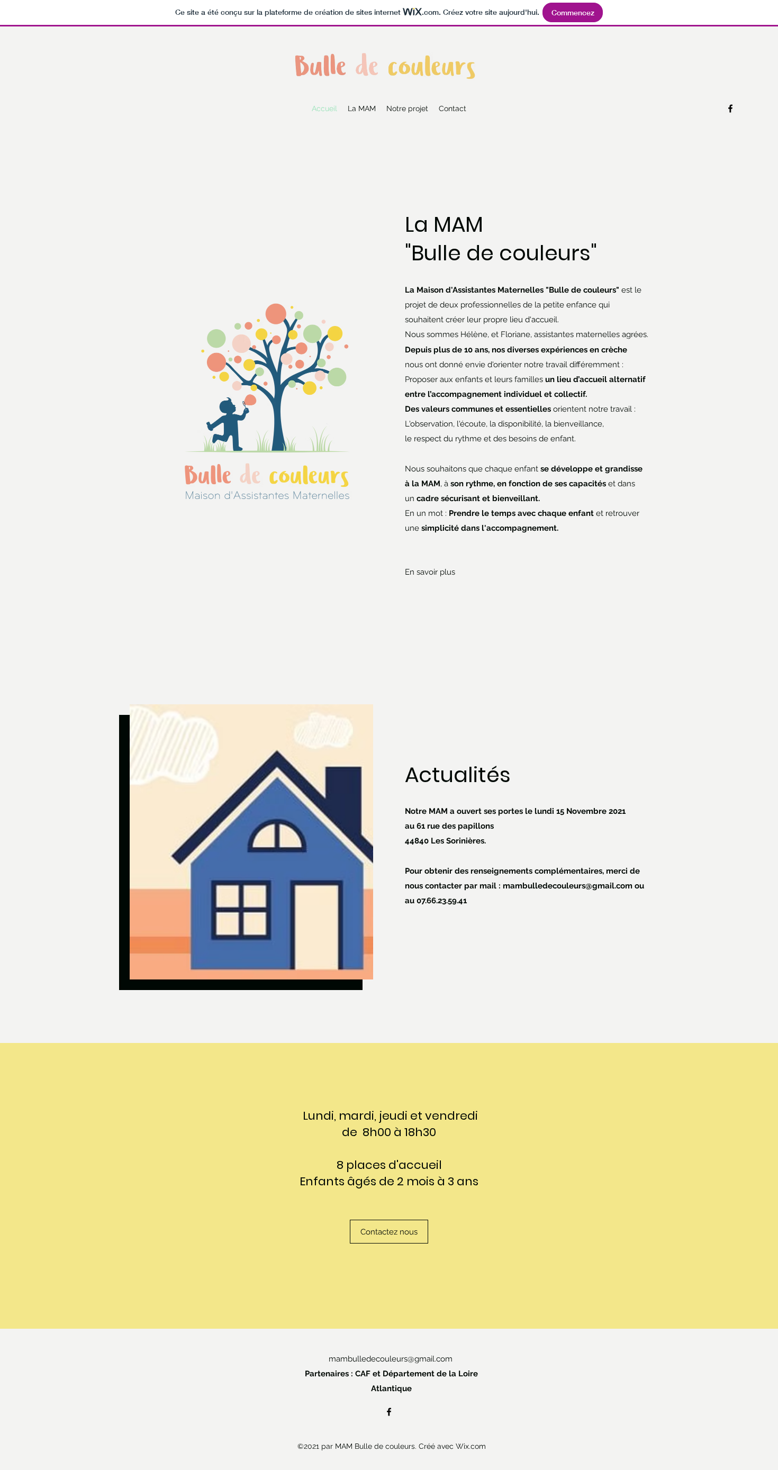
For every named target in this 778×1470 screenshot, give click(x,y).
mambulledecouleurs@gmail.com (567, 886)
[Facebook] (730, 108)
